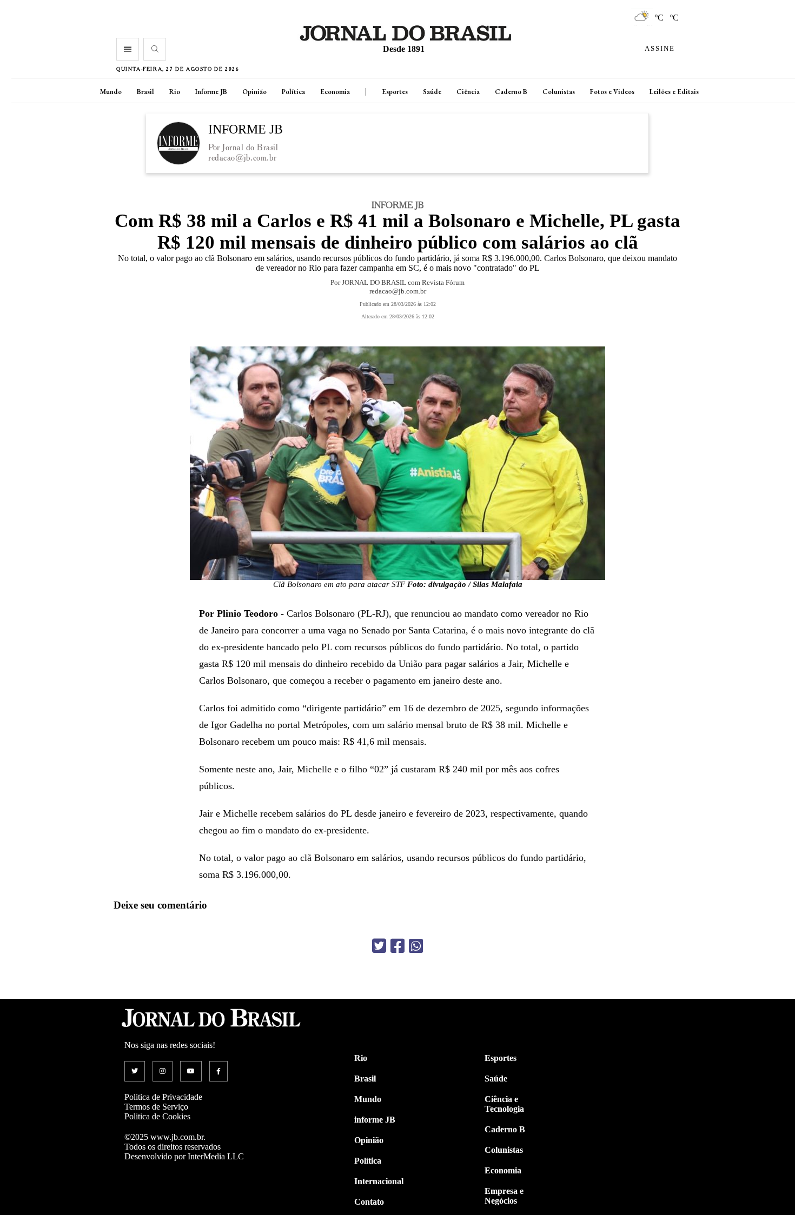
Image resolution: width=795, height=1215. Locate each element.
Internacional (378, 1181)
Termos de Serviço (156, 1106)
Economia (335, 91)
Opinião (254, 91)
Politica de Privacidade (163, 1096)
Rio (174, 91)
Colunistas (558, 91)
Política (293, 91)
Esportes (395, 91)
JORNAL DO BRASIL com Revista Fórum (403, 282)
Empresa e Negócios (504, 1195)
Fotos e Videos (612, 91)
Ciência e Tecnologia (504, 1103)
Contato (369, 1201)
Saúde (432, 91)
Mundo (111, 91)
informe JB (374, 1119)
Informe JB (211, 91)
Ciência (468, 91)
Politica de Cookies (157, 1116)
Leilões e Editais (674, 91)
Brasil (145, 91)
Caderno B (511, 91)
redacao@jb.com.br (242, 157)
